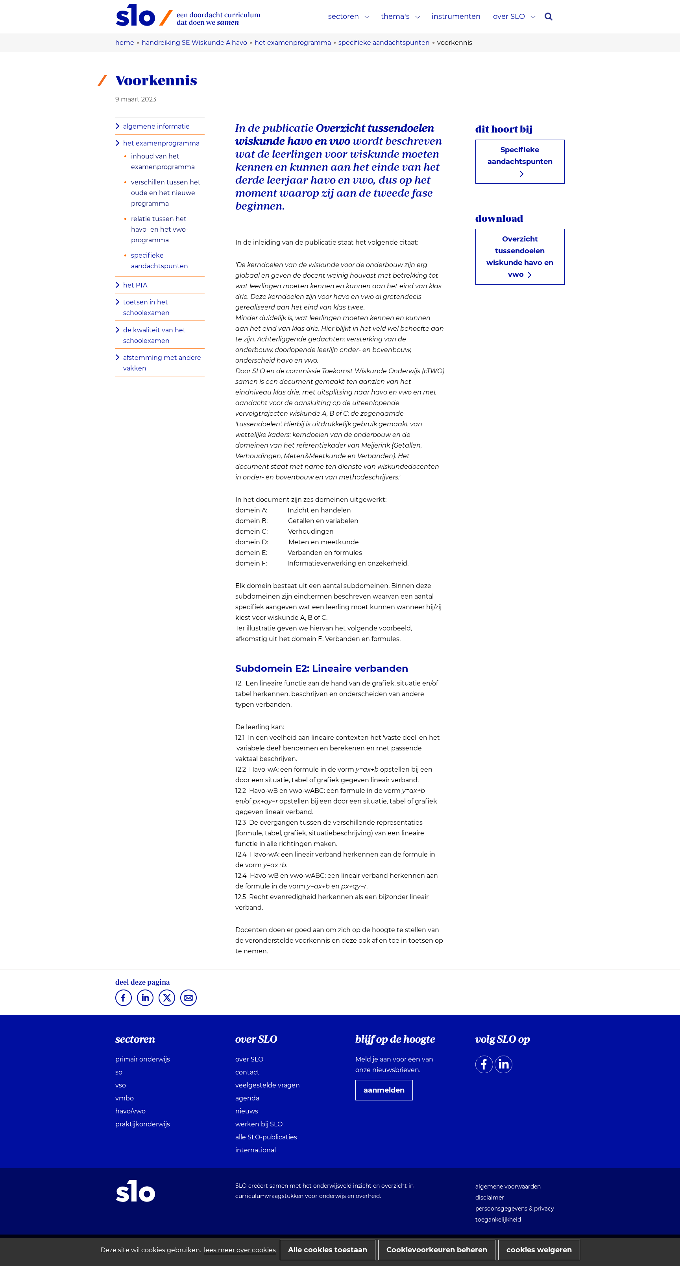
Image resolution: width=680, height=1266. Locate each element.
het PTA (135, 285)
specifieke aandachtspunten (159, 261)
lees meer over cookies (240, 1250)
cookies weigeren (539, 1250)
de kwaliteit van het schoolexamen (154, 335)
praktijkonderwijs (142, 1124)
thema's (395, 16)
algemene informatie (156, 126)
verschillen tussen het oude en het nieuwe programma (166, 193)
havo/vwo (130, 1111)
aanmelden (387, 1092)
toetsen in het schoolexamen (146, 308)
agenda (247, 1098)
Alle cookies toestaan (327, 1250)
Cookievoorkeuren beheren (436, 1250)
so (118, 1072)
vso (120, 1085)
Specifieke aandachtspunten (520, 156)
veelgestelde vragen (267, 1085)
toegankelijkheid (498, 1219)
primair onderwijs (142, 1059)
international (255, 1150)
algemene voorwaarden (508, 1186)
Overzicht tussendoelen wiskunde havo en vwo (519, 257)
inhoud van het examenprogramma (163, 162)
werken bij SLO (259, 1124)
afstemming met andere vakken (162, 363)
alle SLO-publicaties (266, 1137)
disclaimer (489, 1197)
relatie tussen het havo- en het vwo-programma (159, 229)
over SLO (509, 16)
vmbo (124, 1098)
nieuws (246, 1111)
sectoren (343, 16)
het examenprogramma (161, 143)
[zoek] (548, 16)
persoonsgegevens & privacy (514, 1208)
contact (247, 1072)
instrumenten (456, 16)
